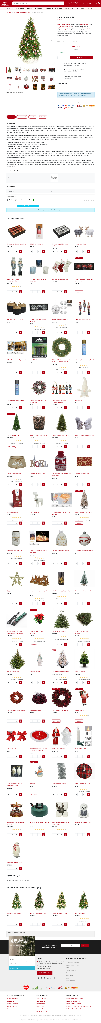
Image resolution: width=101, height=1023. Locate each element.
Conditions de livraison (73, 965)
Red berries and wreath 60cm (16, 710)
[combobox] (38, 3)
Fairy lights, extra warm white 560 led (61, 513)
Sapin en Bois (40, 1009)
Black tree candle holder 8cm (38, 435)
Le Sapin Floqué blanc (73, 1001)
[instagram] (44, 978)
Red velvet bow (11, 748)
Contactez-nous (45, 973)
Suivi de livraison (71, 980)
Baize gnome (78, 400)
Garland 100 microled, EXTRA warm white (38, 551)
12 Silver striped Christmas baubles (60, 245)
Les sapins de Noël (42, 995)
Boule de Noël (10, 1001)
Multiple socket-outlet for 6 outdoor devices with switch (15, 632)
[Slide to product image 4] (35, 70)
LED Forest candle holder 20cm (61, 591)
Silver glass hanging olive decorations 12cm (14, 784)
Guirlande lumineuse (12, 1003)
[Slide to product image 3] (26, 70)
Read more (14, 968)
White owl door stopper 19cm (83, 822)
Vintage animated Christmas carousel (15, 823)
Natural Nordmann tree (59, 631)
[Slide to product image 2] (18, 70)
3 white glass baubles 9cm (60, 319)
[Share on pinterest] (66, 83)
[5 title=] (94, 200)
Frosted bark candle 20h (14, 550)
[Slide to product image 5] (43, 70)
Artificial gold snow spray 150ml (84, 360)
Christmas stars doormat (82, 473)
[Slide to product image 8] (18, 78)
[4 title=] (91, 200)
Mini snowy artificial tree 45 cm (84, 591)
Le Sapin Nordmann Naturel (74, 998)
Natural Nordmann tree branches (81, 632)
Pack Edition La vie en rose (38, 913)
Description (11, 117)
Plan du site (69, 975)
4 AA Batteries (34, 360)
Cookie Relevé (65, 1020)
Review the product (28, 205)
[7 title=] (18, 286)
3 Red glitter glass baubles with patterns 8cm (84, 280)
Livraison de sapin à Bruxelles (28, 1015)
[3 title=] (89, 200)
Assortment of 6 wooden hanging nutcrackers (59, 401)
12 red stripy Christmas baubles (16, 244)
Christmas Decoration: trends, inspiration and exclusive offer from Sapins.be (20, 961)
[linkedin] (54, 978)
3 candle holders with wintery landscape (38, 280)
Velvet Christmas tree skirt (82, 783)
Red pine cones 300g (36, 710)
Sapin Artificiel (40, 1003)
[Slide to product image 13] (9, 87)
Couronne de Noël (41, 1011)
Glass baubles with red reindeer (84, 550)
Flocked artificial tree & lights (83, 512)
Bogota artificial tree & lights (60, 435)
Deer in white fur (34, 512)
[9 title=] (19, 286)
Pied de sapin (10, 1009)
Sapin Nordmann (41, 998)
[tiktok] (51, 978)
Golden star (10, 591)
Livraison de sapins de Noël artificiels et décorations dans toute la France (60, 1015)
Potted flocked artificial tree (60, 671)
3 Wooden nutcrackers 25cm (83, 319)
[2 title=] (86, 200)
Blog (67, 978)
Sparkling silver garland (59, 783)
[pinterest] (41, 978)
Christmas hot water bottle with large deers (61, 474)
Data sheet (33, 117)
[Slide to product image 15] (26, 87)
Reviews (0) (42, 117)
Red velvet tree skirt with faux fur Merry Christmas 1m (38, 749)
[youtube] (47, 978)
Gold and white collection (14, 913)
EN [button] (81, 3)
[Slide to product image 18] (51, 87)
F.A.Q (67, 967)
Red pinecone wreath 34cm (60, 710)
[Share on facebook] (63, 83)
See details (79, 292)
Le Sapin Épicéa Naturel (73, 1009)
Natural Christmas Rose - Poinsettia (37, 632)
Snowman (32, 783)
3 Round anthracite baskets (15, 319)
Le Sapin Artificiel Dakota (74, 1003)
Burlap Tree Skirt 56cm (14, 473)
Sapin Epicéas (40, 1001)
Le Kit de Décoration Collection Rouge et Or (79, 1006)
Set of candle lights (80, 748)
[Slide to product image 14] (18, 87)
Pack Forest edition (80, 913)
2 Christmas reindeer (81, 244)
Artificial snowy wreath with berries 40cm (38, 401)
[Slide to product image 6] (51, 70)
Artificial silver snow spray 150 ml (16, 401)
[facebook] (38, 978)
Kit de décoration (11, 1006)
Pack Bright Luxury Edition (60, 913)
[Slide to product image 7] (9, 78)
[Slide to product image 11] (43, 78)
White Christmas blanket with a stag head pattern (61, 823)
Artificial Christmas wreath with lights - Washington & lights (61, 360)
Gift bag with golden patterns (60, 550)
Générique (60, 20)
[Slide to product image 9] (26, 78)
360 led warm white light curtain (16, 360)
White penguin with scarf (14, 862)
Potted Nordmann (80, 671)
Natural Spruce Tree (13, 671)
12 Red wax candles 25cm (37, 244)
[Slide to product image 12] (51, 78)
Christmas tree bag (12, 512)
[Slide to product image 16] (35, 87)
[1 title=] (84, 200)
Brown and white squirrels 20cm (84, 435)
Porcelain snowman (35, 671)
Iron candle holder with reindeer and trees (39, 592)
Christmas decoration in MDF (38, 473)
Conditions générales (72, 962)
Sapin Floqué (40, 1006)
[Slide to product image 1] (9, 70)
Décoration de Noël (12, 998)
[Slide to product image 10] (35, 78)
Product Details (22, 117)
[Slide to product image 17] (43, 87)
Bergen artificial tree (13, 435)
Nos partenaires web (76, 1020)
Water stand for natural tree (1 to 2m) (39, 823)
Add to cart (81, 58)
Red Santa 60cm (79, 710)
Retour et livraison (71, 970)
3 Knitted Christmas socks (60, 279)
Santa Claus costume (58, 748)
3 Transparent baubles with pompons (38, 320)
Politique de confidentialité (51, 1020)
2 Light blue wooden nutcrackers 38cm (13, 280)
